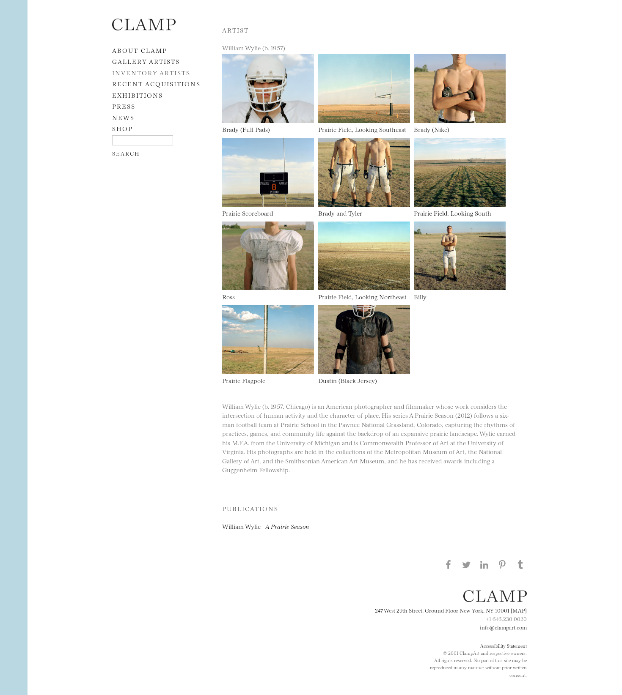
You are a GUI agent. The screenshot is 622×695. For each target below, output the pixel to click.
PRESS (123, 106)
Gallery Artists (146, 61)
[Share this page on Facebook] (448, 564)
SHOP (122, 128)
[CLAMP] (144, 28)
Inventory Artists (151, 72)
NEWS (123, 117)
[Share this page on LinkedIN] (484, 564)
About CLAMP (139, 50)
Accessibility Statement (503, 645)
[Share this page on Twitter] (466, 564)
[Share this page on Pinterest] (502, 564)
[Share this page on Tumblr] (520, 564)
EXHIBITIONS (137, 95)
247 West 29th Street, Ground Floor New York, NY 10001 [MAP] (451, 610)
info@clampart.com (503, 627)
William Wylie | (265, 526)
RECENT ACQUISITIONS (156, 83)
